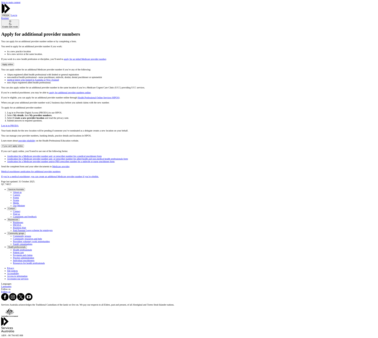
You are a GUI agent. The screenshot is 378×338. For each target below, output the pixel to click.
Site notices (12, 271)
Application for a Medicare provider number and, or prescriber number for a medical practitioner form (54, 156)
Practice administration (23, 258)
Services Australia (16, 189)
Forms (16, 197)
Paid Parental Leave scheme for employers (33, 230)
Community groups (16, 233)
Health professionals (17, 247)
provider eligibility (26, 140)
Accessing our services (17, 279)
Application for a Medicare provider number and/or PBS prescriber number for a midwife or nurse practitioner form (60, 161)
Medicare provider (60, 166)
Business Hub (19, 227)
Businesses (13, 219)
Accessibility (13, 273)
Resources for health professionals (29, 263)
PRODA (17, 225)
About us (17, 192)
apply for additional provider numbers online (70, 92)
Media (16, 203)
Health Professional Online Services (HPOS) (98, 97)
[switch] (10, 24)
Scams (16, 200)
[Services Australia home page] (6, 12)
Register (5, 18)
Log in (14, 15)
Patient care (18, 252)
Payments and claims (22, 255)
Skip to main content (10, 2)
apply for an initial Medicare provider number (85, 59)
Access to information (17, 276)
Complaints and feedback (25, 216)
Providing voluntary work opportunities (31, 241)
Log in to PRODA (10, 125)
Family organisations (22, 244)
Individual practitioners (23, 260)
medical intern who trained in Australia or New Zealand (33, 80)
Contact (11, 208)
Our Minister (19, 205)
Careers (16, 195)
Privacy (10, 268)
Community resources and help (27, 239)
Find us (16, 214)
